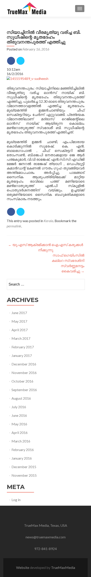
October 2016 (22, 381)
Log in (16, 500)
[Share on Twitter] (21, 61)
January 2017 (21, 355)
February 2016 (22, 450)
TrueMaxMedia (63, 567)
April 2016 (19, 432)
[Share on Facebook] (11, 61)
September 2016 (24, 390)
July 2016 (18, 407)
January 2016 (21, 458)
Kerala (48, 221)
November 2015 (24, 475)
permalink (14, 226)
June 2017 (19, 313)
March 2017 (20, 338)
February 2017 (22, 347)
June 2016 (19, 415)
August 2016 (21, 398)
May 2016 (19, 424)
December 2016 (23, 364)
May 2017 (19, 321)
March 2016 (20, 441)
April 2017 (19, 330)
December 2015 (23, 467)
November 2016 (24, 372)
